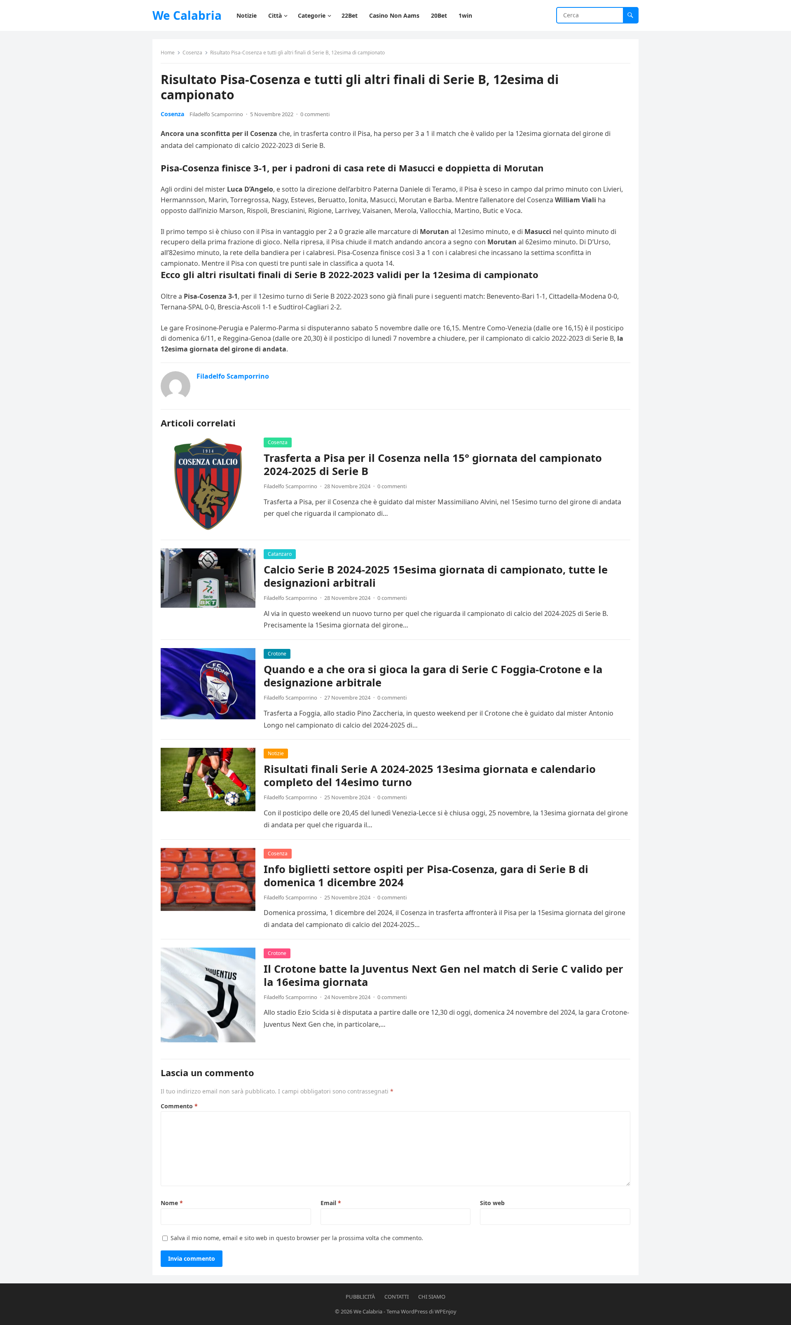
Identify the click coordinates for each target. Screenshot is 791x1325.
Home (168, 52)
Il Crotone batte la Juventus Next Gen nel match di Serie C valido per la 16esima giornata (443, 975)
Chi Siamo (431, 1296)
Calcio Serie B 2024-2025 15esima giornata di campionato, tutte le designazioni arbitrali (436, 576)
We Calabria (187, 15)
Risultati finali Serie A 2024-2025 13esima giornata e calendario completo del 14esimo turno (430, 775)
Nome (172, 1203)
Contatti (396, 1296)
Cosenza (192, 52)
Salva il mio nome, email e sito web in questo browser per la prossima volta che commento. (297, 1238)
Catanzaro (280, 553)
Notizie (276, 753)
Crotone (277, 653)
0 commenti (315, 114)
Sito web (492, 1203)
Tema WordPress (407, 1311)
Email (331, 1203)
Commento (179, 1106)
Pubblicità (360, 1296)
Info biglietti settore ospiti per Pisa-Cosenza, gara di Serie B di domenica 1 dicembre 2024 (426, 876)
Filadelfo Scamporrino (216, 114)
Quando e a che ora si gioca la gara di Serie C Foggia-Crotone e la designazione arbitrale (433, 676)
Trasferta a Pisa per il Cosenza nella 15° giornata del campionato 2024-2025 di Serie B (433, 464)
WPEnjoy (445, 1311)
